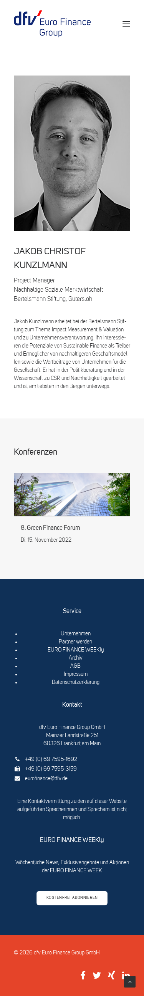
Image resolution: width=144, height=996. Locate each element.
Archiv (76, 658)
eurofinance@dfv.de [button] (46, 778)
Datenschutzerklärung (75, 682)
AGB (75, 666)
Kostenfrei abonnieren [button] (72, 898)
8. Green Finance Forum (50, 528)
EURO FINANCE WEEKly (76, 650)
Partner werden (75, 642)
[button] (126, 24)
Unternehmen (76, 634)
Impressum (76, 674)
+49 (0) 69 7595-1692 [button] (51, 759)
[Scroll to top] (130, 981)
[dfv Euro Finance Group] (52, 23)
